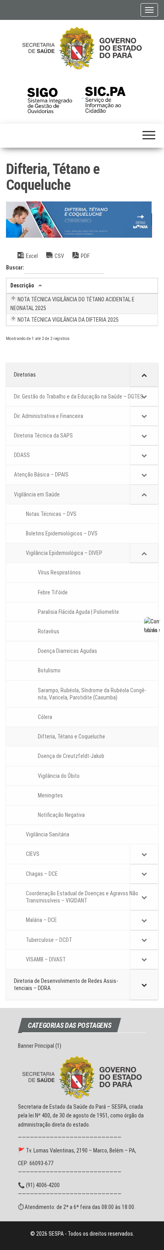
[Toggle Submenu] (144, 374)
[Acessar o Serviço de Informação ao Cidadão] (111, 95)
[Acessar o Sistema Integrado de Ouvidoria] (54, 95)
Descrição (22, 285)
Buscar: (15, 267)
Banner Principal (36, 1046)
